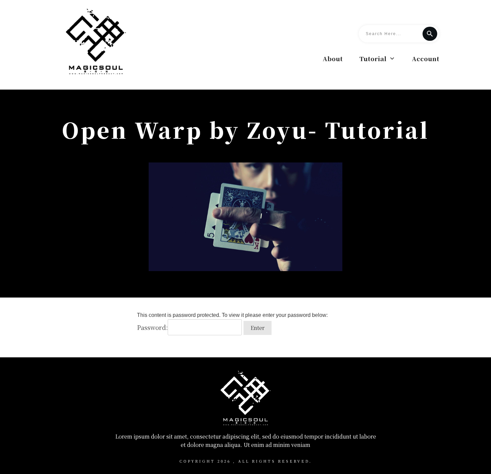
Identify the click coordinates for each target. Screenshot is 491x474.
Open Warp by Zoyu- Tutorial (245, 129)
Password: (152, 327)
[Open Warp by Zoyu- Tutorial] (245, 216)
